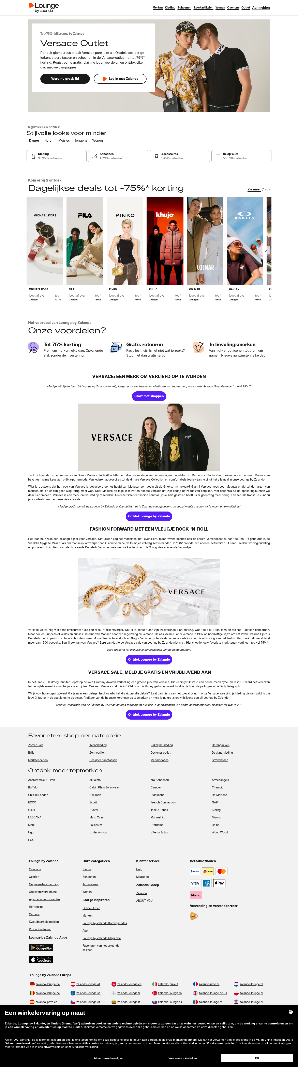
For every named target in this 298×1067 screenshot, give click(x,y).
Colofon (34, 877)
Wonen (87, 892)
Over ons (35, 869)
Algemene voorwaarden (44, 899)
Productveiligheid (40, 929)
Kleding (87, 869)
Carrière (34, 914)
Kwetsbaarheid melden (44, 922)
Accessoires (90, 884)
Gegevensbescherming (44, 884)
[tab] (34, 141)
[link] (261, 7)
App (85, 930)
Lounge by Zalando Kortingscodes (105, 923)
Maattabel (142, 877)
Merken (87, 915)
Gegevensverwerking (43, 892)
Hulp (139, 869)
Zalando (141, 893)
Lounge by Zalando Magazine (102, 938)
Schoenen (89, 877)
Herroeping (36, 907)
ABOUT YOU (144, 901)
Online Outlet (91, 908)
